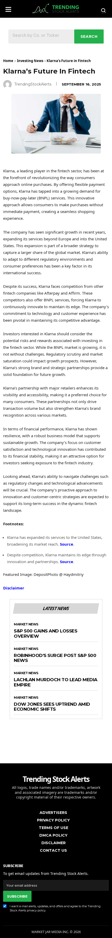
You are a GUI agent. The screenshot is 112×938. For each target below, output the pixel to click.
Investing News (30, 60)
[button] (8, 8)
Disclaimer (13, 587)
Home (8, 60)
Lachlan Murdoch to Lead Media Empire (55, 682)
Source (66, 544)
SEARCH (89, 36)
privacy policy (36, 910)
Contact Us (53, 850)
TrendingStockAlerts (32, 84)
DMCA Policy (53, 835)
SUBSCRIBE (17, 896)
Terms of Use (53, 827)
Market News (26, 624)
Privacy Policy (53, 820)
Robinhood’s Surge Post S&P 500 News (55, 658)
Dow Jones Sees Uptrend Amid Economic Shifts (52, 707)
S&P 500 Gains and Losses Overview (45, 634)
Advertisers (53, 812)
